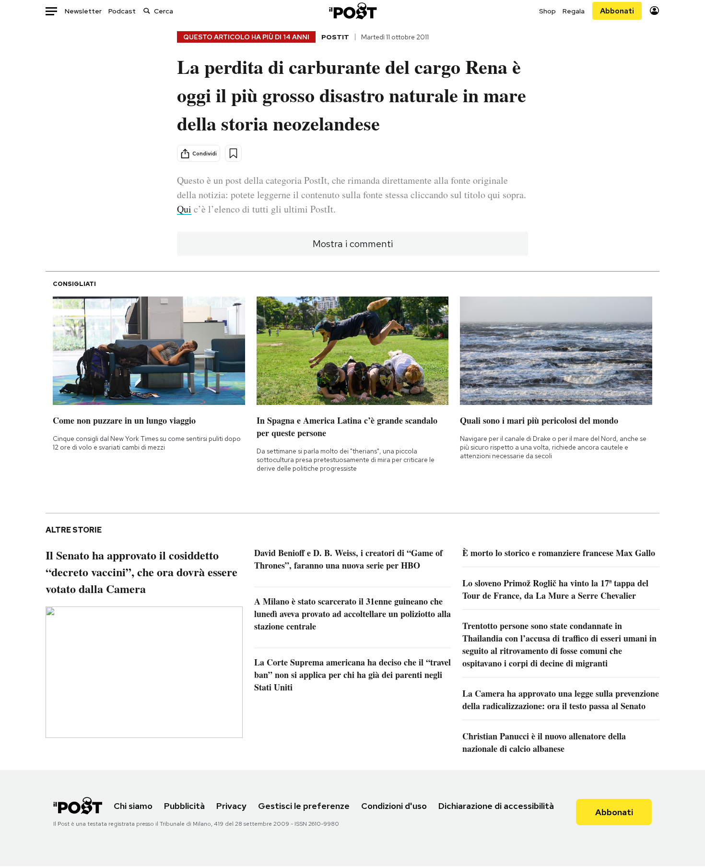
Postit (335, 37)
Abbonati (617, 11)
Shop (547, 11)
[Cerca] (146, 11)
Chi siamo (133, 805)
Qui (184, 208)
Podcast (122, 11)
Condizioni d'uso (394, 805)
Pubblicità (184, 805)
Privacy (231, 805)
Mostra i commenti (353, 244)
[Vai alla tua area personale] (654, 11)
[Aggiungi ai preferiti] (233, 153)
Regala (574, 11)
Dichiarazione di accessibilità (496, 805)
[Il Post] (352, 10)
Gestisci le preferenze (304, 805)
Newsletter (83, 11)
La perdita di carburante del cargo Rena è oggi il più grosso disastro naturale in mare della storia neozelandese (351, 94)
